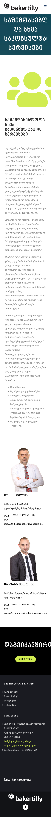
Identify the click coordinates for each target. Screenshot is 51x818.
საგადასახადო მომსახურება (20, 750)
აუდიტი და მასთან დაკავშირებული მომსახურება (24, 725)
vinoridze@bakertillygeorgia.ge (30, 613)
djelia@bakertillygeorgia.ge (28, 524)
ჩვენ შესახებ (11, 691)
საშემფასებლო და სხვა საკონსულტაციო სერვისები (20, 743)
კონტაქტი (10, 705)
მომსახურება (11, 696)
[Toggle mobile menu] (45, 6)
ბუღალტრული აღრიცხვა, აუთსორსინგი (18, 734)
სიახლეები (10, 700)
